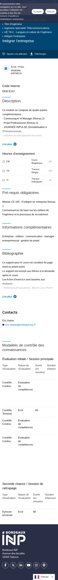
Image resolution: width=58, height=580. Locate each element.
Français (45, 577)
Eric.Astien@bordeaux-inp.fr (20, 324)
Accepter (37, 11)
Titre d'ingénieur (13, 24)
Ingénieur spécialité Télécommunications (26, 28)
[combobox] (44, 577)
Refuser (51, 11)
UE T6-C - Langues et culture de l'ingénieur (28, 32)
